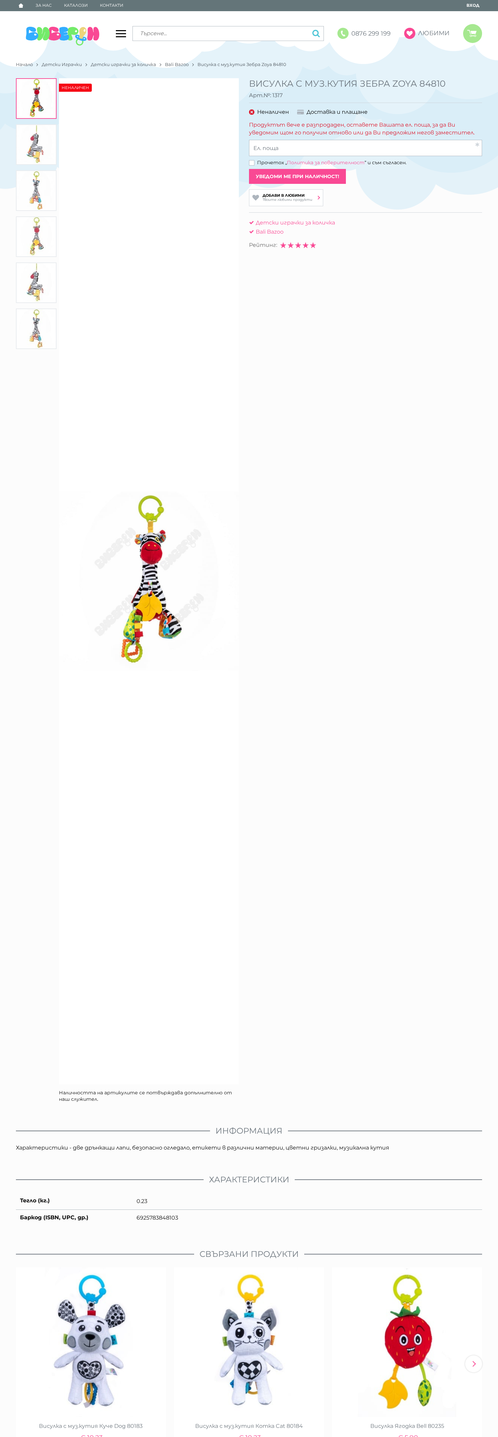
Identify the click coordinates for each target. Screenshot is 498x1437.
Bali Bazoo (177, 64)
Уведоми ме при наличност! (297, 176)
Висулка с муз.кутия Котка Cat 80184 (249, 1426)
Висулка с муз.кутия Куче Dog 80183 (91, 1426)
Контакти (111, 5)
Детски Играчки (62, 64)
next (473, 1363)
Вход (472, 5)
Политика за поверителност (326, 162)
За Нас (44, 5)
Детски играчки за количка (123, 64)
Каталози (76, 5)
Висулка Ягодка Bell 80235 (407, 1426)
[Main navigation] (121, 33)
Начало (24, 64)
